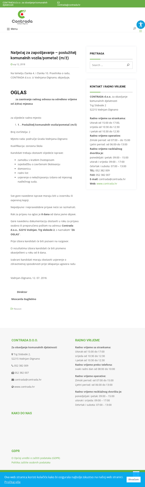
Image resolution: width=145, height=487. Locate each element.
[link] (141, 24)
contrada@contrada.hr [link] (68, 5)
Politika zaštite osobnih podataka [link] (30, 462)
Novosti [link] (17, 308)
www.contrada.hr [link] (107, 183)
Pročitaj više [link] (12, 482)
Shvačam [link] (133, 479)
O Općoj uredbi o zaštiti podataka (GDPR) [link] (35, 458)
